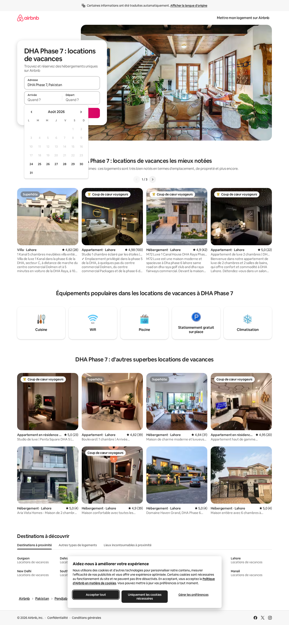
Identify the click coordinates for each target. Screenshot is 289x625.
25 (39, 164)
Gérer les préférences (193, 595)
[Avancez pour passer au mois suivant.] (81, 112)
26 (48, 164)
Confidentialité (57, 618)
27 (56, 164)
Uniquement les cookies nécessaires (144, 596)
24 (31, 164)
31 (31, 173)
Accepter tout (96, 595)
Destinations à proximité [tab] (34, 545)
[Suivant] (152, 179)
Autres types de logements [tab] (78, 545)
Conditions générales (86, 618)
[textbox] (43, 99)
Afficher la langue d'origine (188, 5)
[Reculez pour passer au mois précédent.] (31, 112)
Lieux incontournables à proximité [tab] (127, 545)
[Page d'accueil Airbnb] (28, 18)
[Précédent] (136, 179)
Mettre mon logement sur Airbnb (243, 18)
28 (64, 164)
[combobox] (62, 84)
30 (81, 164)
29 (73, 164)
